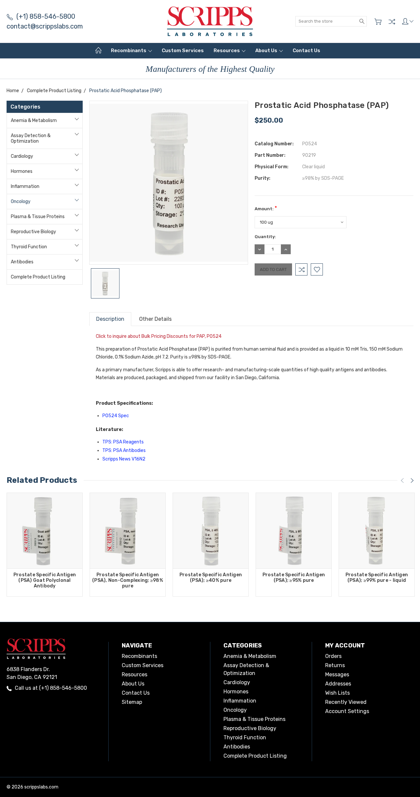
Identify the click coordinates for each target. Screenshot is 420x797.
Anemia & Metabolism (34, 120)
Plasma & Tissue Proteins (38, 216)
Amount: (266, 208)
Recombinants (129, 50)
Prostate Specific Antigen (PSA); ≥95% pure (293, 577)
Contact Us (306, 50)
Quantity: (265, 236)
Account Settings (347, 711)
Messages (337, 674)
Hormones (21, 171)
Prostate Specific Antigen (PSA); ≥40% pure (210, 577)
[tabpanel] (44, 545)
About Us (266, 50)
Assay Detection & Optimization (31, 138)
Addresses (338, 684)
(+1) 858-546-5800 (45, 16)
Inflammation (25, 186)
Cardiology (22, 156)
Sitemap (132, 702)
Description (110, 319)
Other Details (155, 319)
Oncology (21, 201)
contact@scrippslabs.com (45, 26)
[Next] (412, 480)
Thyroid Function (29, 247)
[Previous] (402, 480)
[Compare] (391, 21)
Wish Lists (337, 693)
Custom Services (183, 50)
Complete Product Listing (38, 277)
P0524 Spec (115, 416)
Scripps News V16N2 (123, 459)
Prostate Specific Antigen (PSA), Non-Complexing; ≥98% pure (127, 580)
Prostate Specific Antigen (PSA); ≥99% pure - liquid (377, 577)
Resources (227, 50)
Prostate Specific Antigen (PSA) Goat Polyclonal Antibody (44, 580)
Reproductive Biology (33, 232)
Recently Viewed (346, 702)
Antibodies (22, 262)
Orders (333, 656)
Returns (335, 665)
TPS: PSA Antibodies (124, 450)
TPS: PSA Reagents (123, 442)
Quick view (44, 545)
